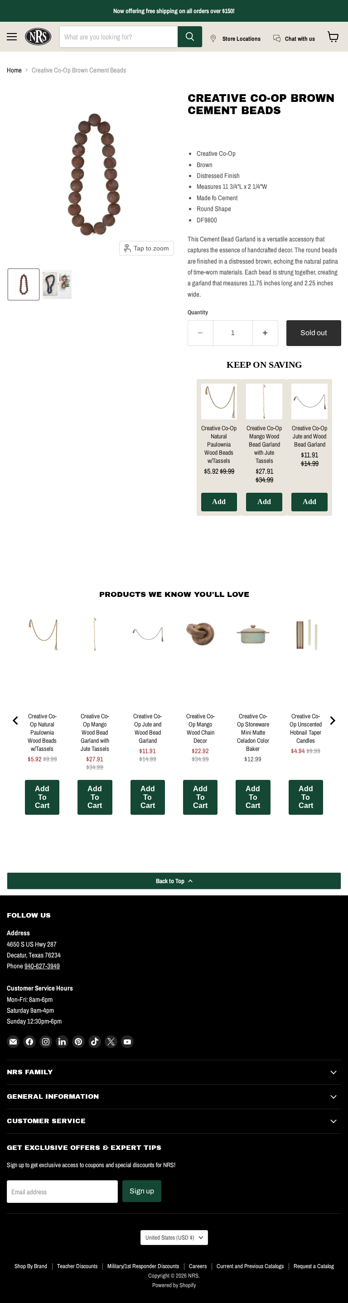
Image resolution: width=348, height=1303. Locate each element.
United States (169, 1237)
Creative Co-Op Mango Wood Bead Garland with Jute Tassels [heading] (264, 444)
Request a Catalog (314, 1266)
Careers (198, 1266)
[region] (264, 454)
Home (14, 70)
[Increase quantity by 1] (265, 333)
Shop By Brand (30, 1266)
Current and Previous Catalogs (250, 1266)
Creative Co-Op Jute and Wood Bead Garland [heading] (309, 436)
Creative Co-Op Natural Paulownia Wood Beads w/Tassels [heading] (219, 444)
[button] (23, 284)
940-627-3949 (42, 966)
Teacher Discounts (77, 1266)
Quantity (198, 312)
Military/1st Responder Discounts (143, 1266)
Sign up (142, 1191)
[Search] (190, 36)
